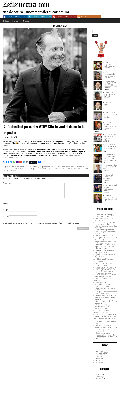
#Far (62, 155)
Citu (8, 167)
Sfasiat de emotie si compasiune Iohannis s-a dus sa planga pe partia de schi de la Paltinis (105, 336)
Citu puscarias (44, 167)
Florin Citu (6, 169)
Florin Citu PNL (16, 169)
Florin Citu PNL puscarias (31, 169)
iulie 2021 (99, 357)
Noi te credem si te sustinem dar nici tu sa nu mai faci (109, 147)
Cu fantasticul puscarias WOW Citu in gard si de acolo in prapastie (105, 231)
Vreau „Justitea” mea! (103, 273)
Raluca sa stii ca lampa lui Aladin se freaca (110, 114)
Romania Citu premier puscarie (68, 169)
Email (5, 210)
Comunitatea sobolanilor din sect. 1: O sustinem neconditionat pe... (110, 157)
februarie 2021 (101, 360)
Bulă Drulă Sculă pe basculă (106, 267)
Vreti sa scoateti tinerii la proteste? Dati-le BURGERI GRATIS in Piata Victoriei (103, 307)
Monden (15, 21)
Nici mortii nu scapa (103, 286)
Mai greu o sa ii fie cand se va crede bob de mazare (110, 188)
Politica (6, 21)
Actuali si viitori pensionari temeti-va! (110, 167)
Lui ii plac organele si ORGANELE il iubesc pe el (103, 311)
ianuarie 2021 (101, 362)
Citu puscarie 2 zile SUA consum (73, 167)
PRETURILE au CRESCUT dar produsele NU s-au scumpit (110, 85)
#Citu (57, 155)
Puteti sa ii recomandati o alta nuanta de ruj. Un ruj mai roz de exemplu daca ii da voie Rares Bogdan (105, 317)
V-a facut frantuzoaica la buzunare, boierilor (110, 74)
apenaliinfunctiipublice (72, 155)
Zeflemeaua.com (26, 5)
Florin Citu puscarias (49, 169)
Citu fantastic (33, 167)
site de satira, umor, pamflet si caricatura (36, 12)
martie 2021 (100, 359)
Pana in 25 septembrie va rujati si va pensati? (110, 197)
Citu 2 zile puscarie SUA (19, 167)
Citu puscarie (55, 167)
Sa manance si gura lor (104, 235)
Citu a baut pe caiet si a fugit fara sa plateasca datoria (110, 137)
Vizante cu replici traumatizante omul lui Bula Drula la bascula (104, 260)
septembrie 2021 (102, 353)
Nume (5, 204)
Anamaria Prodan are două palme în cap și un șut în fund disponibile (105, 297)
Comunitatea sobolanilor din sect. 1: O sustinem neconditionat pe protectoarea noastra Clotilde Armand (105, 240)
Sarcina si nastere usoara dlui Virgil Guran (109, 94)
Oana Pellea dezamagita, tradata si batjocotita (108, 178)
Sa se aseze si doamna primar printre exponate (109, 64)
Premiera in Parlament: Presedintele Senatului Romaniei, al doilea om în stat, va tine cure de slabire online (105, 328)
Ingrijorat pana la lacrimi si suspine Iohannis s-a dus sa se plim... (109, 126)
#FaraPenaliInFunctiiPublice (13, 157)
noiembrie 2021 (101, 351)
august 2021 (100, 355)
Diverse (25, 21)
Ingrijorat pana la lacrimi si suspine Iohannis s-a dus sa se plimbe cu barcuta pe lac (105, 246)
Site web (6, 217)
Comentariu (7, 183)
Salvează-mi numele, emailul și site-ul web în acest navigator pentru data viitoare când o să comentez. (42, 223)
